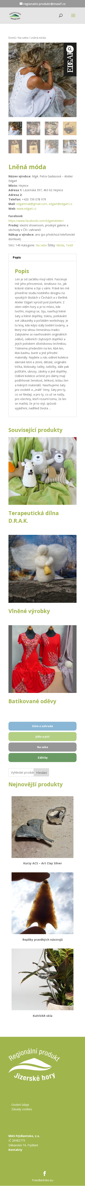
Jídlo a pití (42, 736)
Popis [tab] (17, 257)
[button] (70, 49)
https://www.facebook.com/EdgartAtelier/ (36, 221)
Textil (69, 245)
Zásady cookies (21, 1109)
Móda (60, 245)
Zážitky (43, 757)
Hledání (41, 772)
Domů (12, 38)
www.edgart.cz (27, 209)
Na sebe (23, 38)
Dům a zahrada (42, 726)
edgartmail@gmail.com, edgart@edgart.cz (44, 204)
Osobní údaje (20, 1105)
